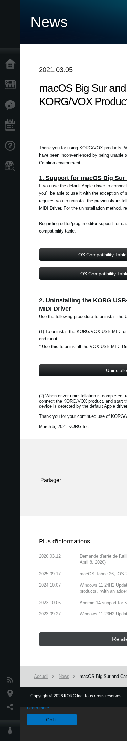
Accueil (12, 64)
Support (12, 146)
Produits (12, 85)
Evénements (12, 125)
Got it (52, 719)
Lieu (12, 693)
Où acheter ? (12, 166)
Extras (12, 105)
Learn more (38, 707)
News (12, 680)
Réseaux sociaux (12, 707)
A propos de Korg (12, 731)
